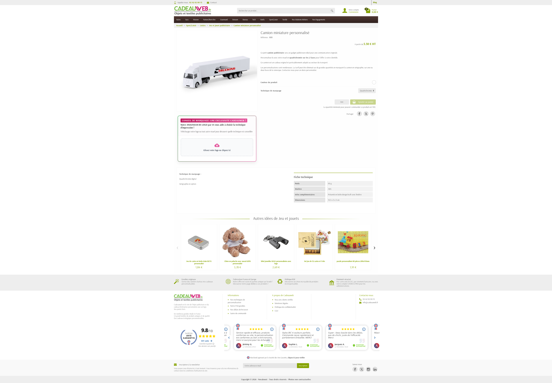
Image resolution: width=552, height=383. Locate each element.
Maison (196, 19)
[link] (359, 113)
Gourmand (224, 19)
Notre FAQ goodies (237, 306)
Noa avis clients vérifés (284, 299)
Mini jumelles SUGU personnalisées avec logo (276, 262)
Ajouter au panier (365, 102)
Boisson (235, 19)
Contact (213, 2)
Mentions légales (281, 303)
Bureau (245, 19)
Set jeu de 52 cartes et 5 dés (314, 261)
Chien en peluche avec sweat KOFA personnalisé (237, 262)
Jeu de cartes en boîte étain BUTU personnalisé (199, 262)
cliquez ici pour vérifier (296, 357)
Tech (254, 19)
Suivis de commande (238, 313)
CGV (276, 310)
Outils (262, 19)
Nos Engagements (318, 19)
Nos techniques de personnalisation (236, 301)
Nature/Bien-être (209, 19)
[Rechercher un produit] (332, 11)
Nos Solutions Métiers (300, 19)
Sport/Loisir (273, 19)
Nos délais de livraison (239, 309)
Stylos (178, 19)
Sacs (186, 19)
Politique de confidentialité (285, 307)
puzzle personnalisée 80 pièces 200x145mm (353, 261)
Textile (284, 19)
